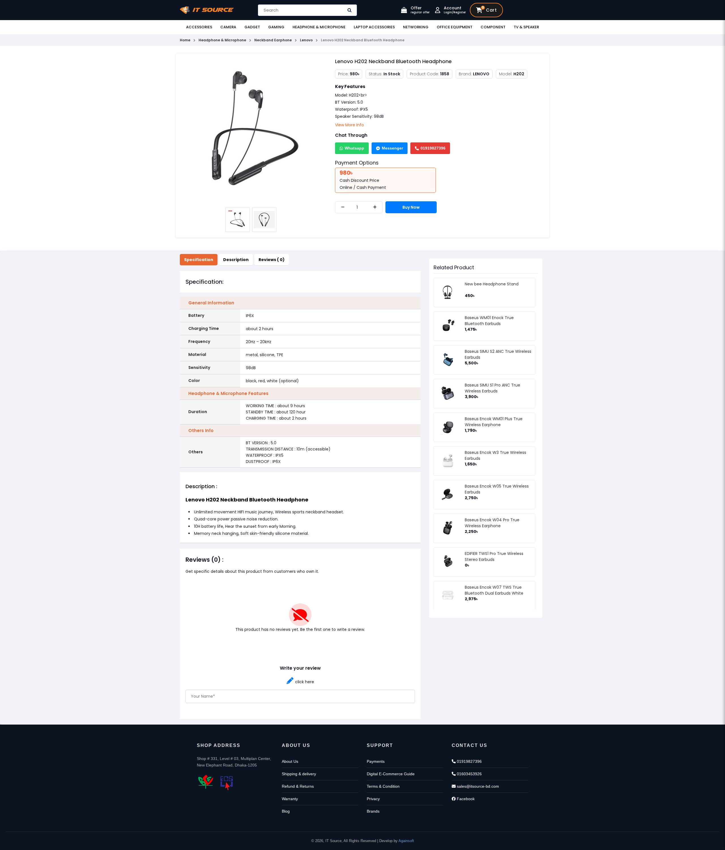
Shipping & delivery (299, 774)
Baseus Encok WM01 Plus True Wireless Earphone (494, 422)
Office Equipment (454, 27)
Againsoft (406, 841)
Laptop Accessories (374, 27)
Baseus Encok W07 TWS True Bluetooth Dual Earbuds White (494, 590)
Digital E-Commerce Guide (391, 774)
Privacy (373, 798)
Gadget (252, 27)
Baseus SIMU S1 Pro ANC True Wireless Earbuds (492, 388)
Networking (415, 27)
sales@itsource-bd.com (477, 786)
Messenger (392, 148)
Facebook (465, 798)
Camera (228, 27)
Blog (286, 811)
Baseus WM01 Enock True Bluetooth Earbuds (489, 320)
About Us (290, 761)
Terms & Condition (383, 786)
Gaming (276, 27)
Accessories (199, 27)
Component (493, 27)
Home (185, 40)
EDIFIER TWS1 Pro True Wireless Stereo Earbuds (494, 556)
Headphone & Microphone (319, 27)
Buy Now (411, 207)
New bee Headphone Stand (492, 284)
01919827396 (433, 148)
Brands (373, 811)
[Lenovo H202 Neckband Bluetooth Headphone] (251, 131)
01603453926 (469, 774)
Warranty (290, 798)
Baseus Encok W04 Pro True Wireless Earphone (492, 523)
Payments (376, 761)
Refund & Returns (298, 786)
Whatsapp (354, 148)
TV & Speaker (526, 27)
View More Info (349, 125)
